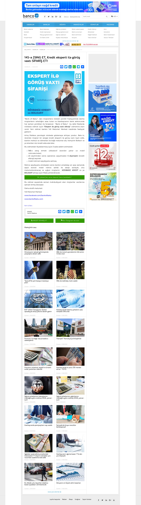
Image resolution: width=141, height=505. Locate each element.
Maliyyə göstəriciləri (46, 35)
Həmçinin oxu (30, 227)
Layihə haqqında (55, 499)
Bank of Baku (28, 205)
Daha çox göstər (53, 492)
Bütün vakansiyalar (78, 29)
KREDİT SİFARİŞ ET (40, 220)
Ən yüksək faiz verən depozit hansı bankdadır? (54, 177)
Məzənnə (110, 24)
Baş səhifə (27, 49)
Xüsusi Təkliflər (109, 37)
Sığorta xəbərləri (61, 35)
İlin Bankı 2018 (44, 37)
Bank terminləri (77, 35)
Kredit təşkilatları (45, 32)
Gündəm (26, 32)
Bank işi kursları (77, 32)
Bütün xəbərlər (28, 29)
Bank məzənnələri (109, 35)
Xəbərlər (30, 24)
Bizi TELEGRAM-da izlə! (90, 44)
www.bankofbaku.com (33, 199)
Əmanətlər (91, 32)
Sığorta (63, 24)
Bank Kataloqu (44, 29)
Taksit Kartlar (92, 37)
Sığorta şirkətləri (61, 29)
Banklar (46, 24)
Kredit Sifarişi (92, 29)
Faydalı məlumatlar (62, 37)
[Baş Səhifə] (31, 16)
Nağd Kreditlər (92, 35)
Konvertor (107, 32)
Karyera (74, 37)
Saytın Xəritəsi (86, 499)
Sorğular (77, 499)
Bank (25, 35)
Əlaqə (71, 499)
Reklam (64, 499)
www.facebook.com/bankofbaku (37, 195)
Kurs (105, 29)
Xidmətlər (94, 24)
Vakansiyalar (78, 24)
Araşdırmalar (28, 37)
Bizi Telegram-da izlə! (70, 220)
